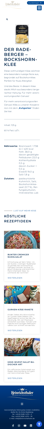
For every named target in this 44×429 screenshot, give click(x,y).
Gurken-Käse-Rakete (20, 309)
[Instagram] (19, 426)
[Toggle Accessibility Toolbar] (39, 424)
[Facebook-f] (13, 426)
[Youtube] (25, 426)
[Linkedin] (31, 426)
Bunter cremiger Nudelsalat (18, 255)
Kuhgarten (25, 108)
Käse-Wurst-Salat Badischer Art (21, 363)
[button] (7, 19)
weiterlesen (15, 278)
